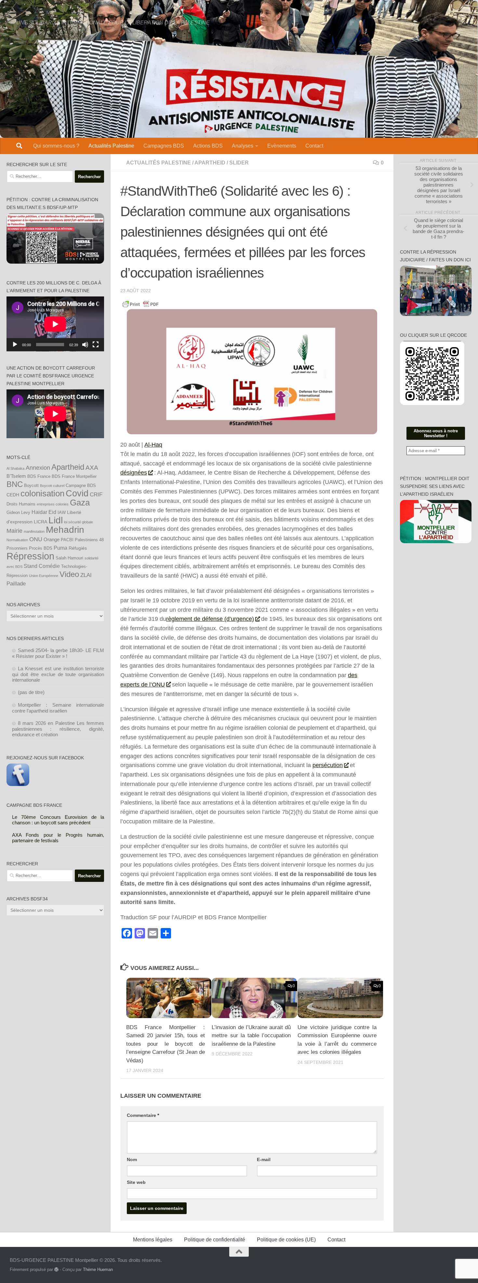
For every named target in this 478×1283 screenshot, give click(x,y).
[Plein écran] (95, 344)
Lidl (55, 520)
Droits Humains (21, 504)
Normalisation (17, 540)
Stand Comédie (42, 566)
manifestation (34, 531)
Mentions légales (152, 1239)
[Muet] (85, 344)
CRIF (96, 494)
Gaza (80, 502)
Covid (77, 493)
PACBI (67, 540)
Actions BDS (208, 146)
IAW (62, 512)
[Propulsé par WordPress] (56, 1269)
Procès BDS (40, 548)
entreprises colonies (53, 504)
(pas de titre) (31, 692)
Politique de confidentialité (214, 1239)
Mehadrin (65, 530)
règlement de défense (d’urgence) (210, 619)
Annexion (38, 468)
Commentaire (143, 1115)
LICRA (40, 521)
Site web (136, 1182)
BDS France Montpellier (74, 476)
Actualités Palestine (111, 146)
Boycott (31, 485)
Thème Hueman (98, 1269)
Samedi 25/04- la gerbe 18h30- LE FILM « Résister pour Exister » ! (58, 653)
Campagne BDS (81, 485)
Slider (239, 162)
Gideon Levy (18, 512)
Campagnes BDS (163, 146)
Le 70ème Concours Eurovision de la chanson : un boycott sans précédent (58, 819)
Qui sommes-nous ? (56, 146)
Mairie (14, 531)
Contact (314, 146)
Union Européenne (43, 576)
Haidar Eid (44, 512)
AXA (92, 467)
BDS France (38, 476)
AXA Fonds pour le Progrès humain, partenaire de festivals (58, 837)
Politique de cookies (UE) (286, 1239)
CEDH (13, 494)
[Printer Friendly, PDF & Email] (140, 304)
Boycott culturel (52, 486)
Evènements (281, 146)
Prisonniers (17, 548)
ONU (35, 539)
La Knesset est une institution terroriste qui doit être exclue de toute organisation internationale (58, 674)
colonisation (42, 493)
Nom (132, 1159)
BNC (15, 484)
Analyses (242, 146)
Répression (30, 556)
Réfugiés (78, 548)
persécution (327, 765)
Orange (52, 539)
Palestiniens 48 (89, 540)
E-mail (264, 1159)
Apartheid (209, 162)
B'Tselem (16, 476)
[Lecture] (15, 344)
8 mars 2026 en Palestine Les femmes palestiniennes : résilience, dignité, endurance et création (58, 728)
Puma (60, 548)
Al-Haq (153, 444)
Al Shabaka (15, 468)
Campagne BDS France (34, 805)
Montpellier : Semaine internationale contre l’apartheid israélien (58, 708)
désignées (133, 472)
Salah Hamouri (69, 558)
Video (69, 574)
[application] (55, 323)
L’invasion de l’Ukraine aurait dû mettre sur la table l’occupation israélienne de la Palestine (251, 1035)
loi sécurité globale (78, 522)
